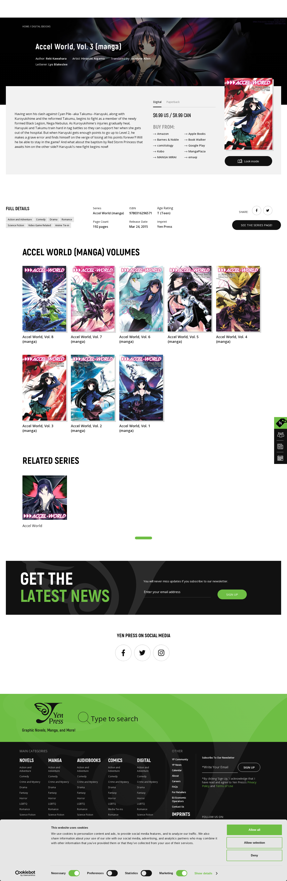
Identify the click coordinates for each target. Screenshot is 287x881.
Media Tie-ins (115, 809)
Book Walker (197, 139)
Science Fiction (16, 225)
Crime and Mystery (30, 782)
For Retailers (179, 792)
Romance (67, 219)
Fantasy (24, 792)
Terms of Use (224, 786)
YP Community (180, 759)
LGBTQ (23, 803)
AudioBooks (89, 761)
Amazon (163, 134)
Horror (23, 798)
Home (25, 26)
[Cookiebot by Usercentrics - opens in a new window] (25, 873)
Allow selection (254, 842)
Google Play (196, 145)
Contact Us (178, 806)
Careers (176, 781)
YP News (177, 765)
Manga (55, 761)
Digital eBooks (41, 26)
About (175, 775)
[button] (143, 538)
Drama (53, 219)
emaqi (192, 157)
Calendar (177, 770)
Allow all (254, 829)
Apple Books (197, 134)
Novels (27, 761)
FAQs (175, 786)
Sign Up (249, 767)
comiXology (165, 145)
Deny (254, 855)
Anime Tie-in (62, 225)
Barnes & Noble (168, 139)
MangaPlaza (197, 151)
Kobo (160, 151)
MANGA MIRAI (166, 157)
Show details (203, 873)
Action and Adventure (20, 219)
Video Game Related (39, 225)
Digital (144, 761)
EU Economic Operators (179, 799)
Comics (115, 761)
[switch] (112, 873)
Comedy (40, 219)
